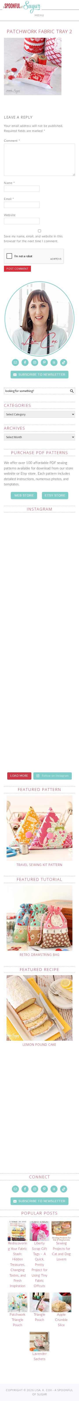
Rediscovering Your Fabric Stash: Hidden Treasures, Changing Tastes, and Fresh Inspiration (17, 1265)
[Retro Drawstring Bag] (39, 918)
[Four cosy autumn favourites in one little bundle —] (39, 704)
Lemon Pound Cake (39, 1044)
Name (9, 183)
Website (10, 215)
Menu (39, 15)
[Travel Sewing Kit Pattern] (39, 828)
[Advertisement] (39, 1099)
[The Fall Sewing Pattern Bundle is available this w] (39, 537)
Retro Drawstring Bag (39, 955)
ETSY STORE (55, 495)
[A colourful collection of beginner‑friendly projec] (39, 746)
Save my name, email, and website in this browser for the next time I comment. (33, 239)
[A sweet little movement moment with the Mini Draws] (39, 663)
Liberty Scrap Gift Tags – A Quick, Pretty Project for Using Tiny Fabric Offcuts (40, 1265)
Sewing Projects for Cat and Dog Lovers (61, 1251)
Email (9, 199)
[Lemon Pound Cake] (39, 1008)
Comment (12, 140)
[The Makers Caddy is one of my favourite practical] (39, 579)
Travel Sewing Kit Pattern (39, 865)
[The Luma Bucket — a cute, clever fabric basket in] (39, 621)
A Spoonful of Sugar (22, 17)
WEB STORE (24, 495)
